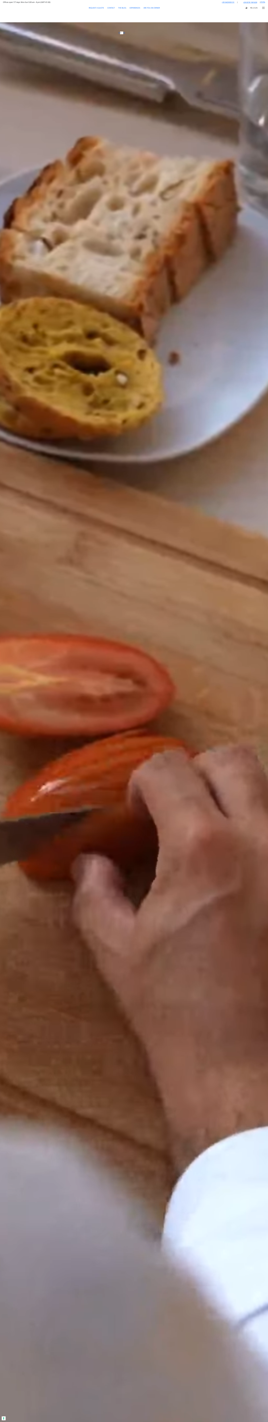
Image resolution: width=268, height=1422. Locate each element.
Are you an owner (152, 8)
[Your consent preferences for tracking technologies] (4, 1418)
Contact (111, 8)
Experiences (135, 8)
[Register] (247, 8)
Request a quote (96, 8)
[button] (263, 7)
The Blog (122, 8)
